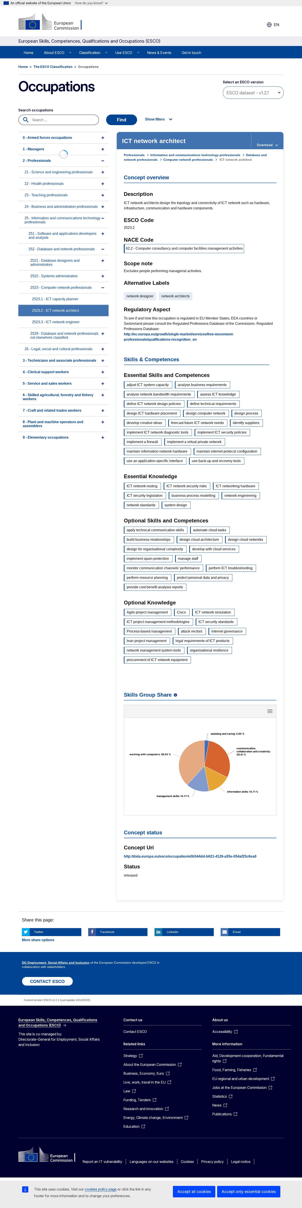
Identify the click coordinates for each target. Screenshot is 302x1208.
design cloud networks (245, 539)
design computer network (205, 413)
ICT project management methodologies (158, 622)
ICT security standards (216, 622)
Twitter (38, 932)
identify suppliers (246, 423)
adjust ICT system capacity (148, 385)
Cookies (187, 1161)
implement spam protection (148, 558)
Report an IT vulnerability (102, 1161)
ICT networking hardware (235, 486)
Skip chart (200, 712)
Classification (89, 52)
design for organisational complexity (155, 549)
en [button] (276, 24)
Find (121, 119)
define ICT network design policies (154, 404)
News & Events (159, 52)
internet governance (227, 631)
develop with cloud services (213, 549)
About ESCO (54, 52)
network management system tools (154, 650)
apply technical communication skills (155, 530)
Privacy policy (212, 1161)
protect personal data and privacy (203, 577)
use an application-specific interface (155, 461)
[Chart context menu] (270, 711)
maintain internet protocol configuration (227, 451)
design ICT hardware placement (152, 413)
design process (246, 413)
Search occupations (35, 110)
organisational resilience (209, 650)
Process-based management (149, 631)
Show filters (155, 119)
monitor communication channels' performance (163, 568)
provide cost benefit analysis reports (155, 587)
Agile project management (147, 612)
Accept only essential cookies (249, 1191)
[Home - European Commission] (54, 22)
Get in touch (191, 52)
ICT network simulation (213, 612)
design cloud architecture (199, 539)
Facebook (107, 932)
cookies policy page (101, 1189)
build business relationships (148, 539)
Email (237, 932)
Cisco (181, 612)
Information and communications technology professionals (195, 155)
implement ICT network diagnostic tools (157, 432)
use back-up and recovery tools (216, 461)
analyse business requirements (202, 385)
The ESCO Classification (53, 67)
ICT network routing (142, 486)
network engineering (240, 495)
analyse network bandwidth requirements (159, 394)
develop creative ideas (144, 423)
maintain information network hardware (157, 451)
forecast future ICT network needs (197, 423)
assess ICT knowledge (218, 394)
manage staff (188, 558)
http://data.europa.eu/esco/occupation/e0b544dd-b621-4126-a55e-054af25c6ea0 (190, 856)
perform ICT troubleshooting (230, 568)
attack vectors (191, 631)
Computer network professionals (188, 159)
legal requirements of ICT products (202, 641)
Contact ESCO (135, 1031)
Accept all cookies (194, 1191)
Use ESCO (123, 52)
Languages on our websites (152, 1161)
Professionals (134, 155)
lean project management (146, 641)
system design (175, 505)
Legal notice (240, 1161)
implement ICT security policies (222, 432)
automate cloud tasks (209, 530)
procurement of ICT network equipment (157, 660)
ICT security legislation (144, 495)
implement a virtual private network (194, 442)
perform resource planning (147, 577)
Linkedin (172, 932)
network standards (141, 505)
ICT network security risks (186, 486)
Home (28, 52)
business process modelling (193, 495)
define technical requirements (213, 404)
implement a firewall (142, 442)
